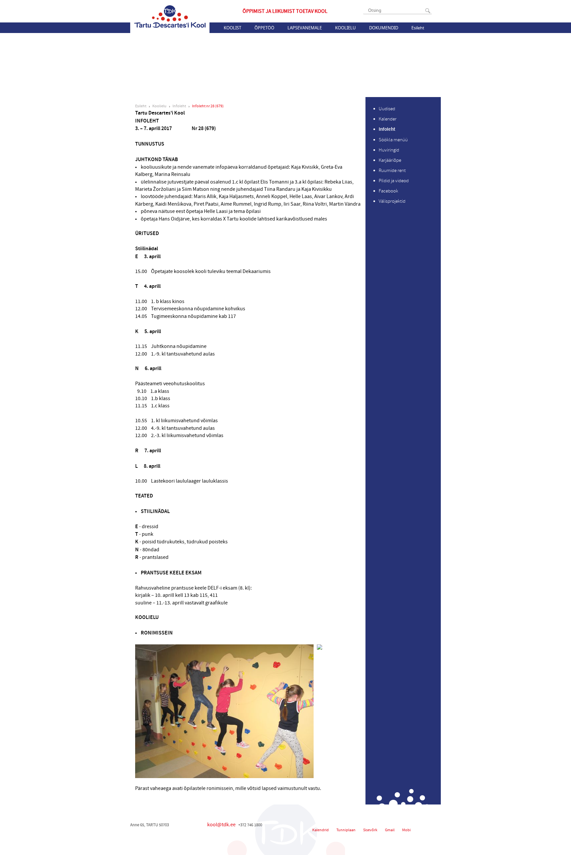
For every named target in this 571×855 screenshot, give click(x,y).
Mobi (406, 830)
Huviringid (389, 150)
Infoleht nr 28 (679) (208, 106)
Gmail (390, 830)
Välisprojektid (392, 201)
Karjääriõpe (390, 160)
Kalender (388, 119)
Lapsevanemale (304, 28)
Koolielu (345, 28)
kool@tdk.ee (221, 824)
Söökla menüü (393, 140)
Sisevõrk (370, 830)
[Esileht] (169, 16)
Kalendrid (320, 830)
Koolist (232, 28)
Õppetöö (264, 28)
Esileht (417, 28)
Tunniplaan (346, 830)
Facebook (388, 191)
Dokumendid (383, 28)
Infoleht (179, 106)
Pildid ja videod (394, 181)
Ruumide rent (392, 170)
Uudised (387, 109)
